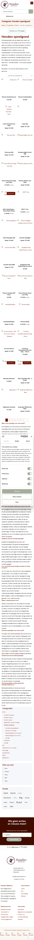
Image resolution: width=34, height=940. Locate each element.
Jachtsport (7, 740)
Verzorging (5, 750)
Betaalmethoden (6, 909)
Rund (19, 802)
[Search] (31, 11)
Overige (7, 738)
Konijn (27, 798)
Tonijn (26, 802)
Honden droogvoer (9, 715)
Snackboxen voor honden (9, 748)
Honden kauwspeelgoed (11, 728)
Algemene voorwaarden (25, 912)
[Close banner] (31, 436)
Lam (5, 802)
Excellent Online (26, 930)
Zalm (11, 806)
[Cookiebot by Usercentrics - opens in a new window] (21, 436)
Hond (3, 712)
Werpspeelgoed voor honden (13, 733)
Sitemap (20, 919)
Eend (12, 793)
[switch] (29, 473)
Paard (12, 802)
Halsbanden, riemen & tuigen (12, 722)
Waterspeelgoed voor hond (12, 735)
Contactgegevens (6, 919)
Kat (3, 745)
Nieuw (4, 755)
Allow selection (17, 496)
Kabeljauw (7, 798)
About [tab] (28, 441)
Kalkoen (15, 797)
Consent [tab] (6, 441)
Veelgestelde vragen (7, 917)
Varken (5, 806)
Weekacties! (9, 16)
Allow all (17, 491)
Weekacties (5, 758)
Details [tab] (17, 441)
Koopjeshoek (5, 753)
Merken (23, 896)
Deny (17, 502)
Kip (21, 797)
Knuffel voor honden (10, 730)
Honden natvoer (8, 717)
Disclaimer (21, 909)
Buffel (6, 793)
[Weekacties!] (4, 16)
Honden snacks (8, 720)
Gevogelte (20, 793)
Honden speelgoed (9, 725)
